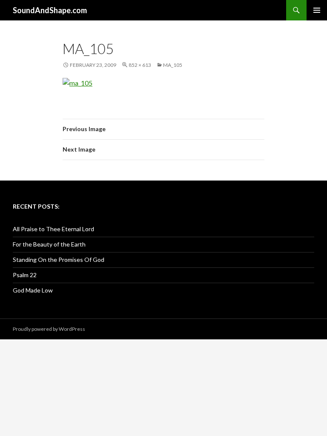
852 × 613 (140, 65)
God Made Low (33, 290)
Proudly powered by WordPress (49, 329)
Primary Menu (317, 10)
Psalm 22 (25, 274)
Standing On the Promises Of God (58, 259)
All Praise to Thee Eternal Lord (53, 228)
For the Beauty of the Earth (49, 244)
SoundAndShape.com (50, 10)
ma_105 (172, 65)
